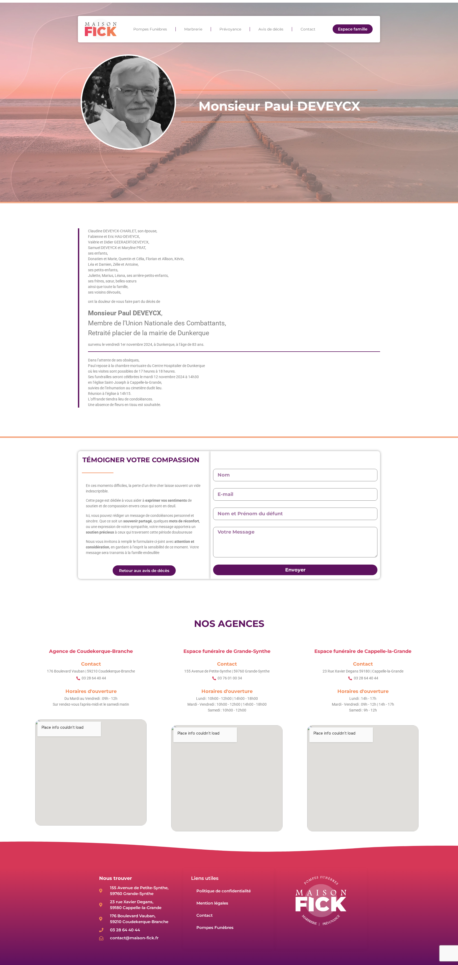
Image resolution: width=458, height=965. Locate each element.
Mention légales (212, 903)
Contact (308, 29)
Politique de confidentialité (223, 890)
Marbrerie (193, 29)
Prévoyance (230, 29)
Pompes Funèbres (150, 29)
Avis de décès (270, 29)
